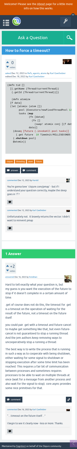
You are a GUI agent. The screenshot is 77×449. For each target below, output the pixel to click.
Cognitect (21, 446)
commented (12, 180)
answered (9, 277)
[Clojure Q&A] (16, 21)
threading (20, 161)
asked (8, 73)
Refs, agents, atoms (37, 73)
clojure (10, 161)
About (41, 4)
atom (30, 161)
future (39, 161)
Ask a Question (33, 37)
